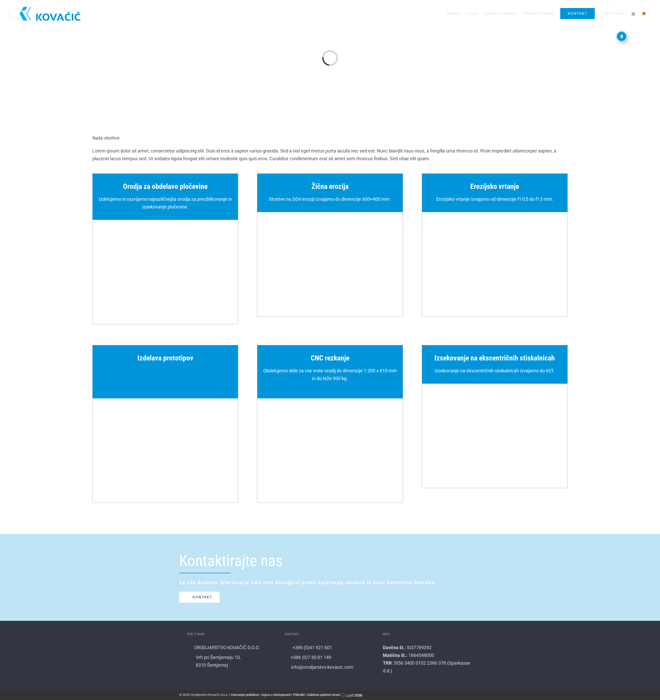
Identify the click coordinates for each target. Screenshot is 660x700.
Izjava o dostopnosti (276, 695)
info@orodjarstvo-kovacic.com (321, 667)
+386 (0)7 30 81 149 (310, 657)
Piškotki (299, 695)
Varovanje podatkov (244, 695)
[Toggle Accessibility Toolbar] (621, 37)
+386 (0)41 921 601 (311, 647)
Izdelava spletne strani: (324, 695)
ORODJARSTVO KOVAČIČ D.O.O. (226, 647)
